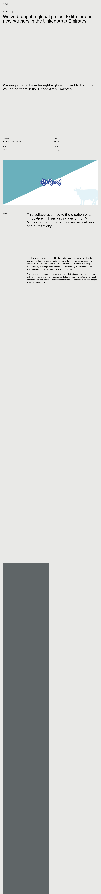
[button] (96, 4)
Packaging (18, 141)
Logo (12, 141)
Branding (6, 141)
